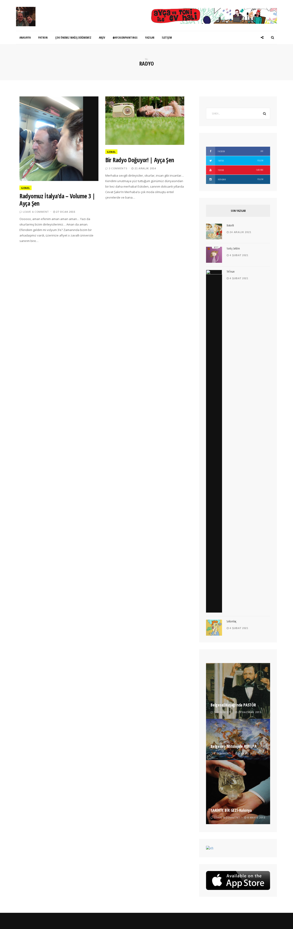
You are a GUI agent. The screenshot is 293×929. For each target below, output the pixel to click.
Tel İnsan (231, 271)
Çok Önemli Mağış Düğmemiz (73, 38)
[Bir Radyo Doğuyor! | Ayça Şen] (144, 120)
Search (264, 113)
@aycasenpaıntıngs (125, 38)
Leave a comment (36, 211)
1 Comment (222, 712)
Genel (25, 188)
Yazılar (149, 38)
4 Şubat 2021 (238, 255)
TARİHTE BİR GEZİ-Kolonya (231, 810)
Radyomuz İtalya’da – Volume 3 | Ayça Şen (57, 199)
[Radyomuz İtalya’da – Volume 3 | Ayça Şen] (58, 138)
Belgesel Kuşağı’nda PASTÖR (233, 705)
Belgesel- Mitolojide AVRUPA (234, 746)
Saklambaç (231, 621)
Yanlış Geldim (233, 248)
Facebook (240, 151)
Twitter (240, 160)
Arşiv (102, 38)
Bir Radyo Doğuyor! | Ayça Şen (139, 160)
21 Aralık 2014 (145, 168)
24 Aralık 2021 (240, 232)
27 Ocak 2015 (65, 211)
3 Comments (118, 168)
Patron (43, 38)
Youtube (240, 170)
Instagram (240, 179)
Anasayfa (25, 38)
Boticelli (230, 225)
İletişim (167, 38)
